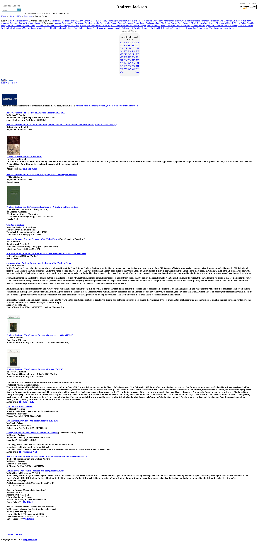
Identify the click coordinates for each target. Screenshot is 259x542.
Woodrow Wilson (227, 28)
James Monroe (37, 28)
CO (121, 45)
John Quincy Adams (115, 23)
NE (129, 57)
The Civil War (226, 21)
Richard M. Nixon (52, 28)
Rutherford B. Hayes (137, 25)
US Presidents (68, 21)
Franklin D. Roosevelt (123, 28)
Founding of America (117, 21)
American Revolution (210, 21)
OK (125, 63)
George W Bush (190, 23)
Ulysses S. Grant (72, 25)
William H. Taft (157, 28)
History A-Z (25, 21)
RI (138, 63)
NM (125, 60)
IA (121, 51)
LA (133, 51)
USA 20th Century (99, 21)
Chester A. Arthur (131, 23)
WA (129, 69)
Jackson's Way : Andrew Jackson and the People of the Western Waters (39, 263)
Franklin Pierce (80, 28)
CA (137, 42)
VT (121, 69)
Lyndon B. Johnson (214, 25)
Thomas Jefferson (182, 25)
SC (121, 66)
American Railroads (9, 23)
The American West (148, 21)
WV (134, 69)
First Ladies (90, 23)
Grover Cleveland (216, 23)
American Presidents (62, 23)
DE (133, 45)
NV (133, 57)
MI (129, 54)
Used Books (28, 502)
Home (3, 16)
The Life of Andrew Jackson (19, 406)
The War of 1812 (26, 402)
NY (129, 60)
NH (137, 57)
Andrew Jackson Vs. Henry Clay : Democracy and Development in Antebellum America (46, 456)
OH (121, 63)
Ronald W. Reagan (105, 28)
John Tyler (197, 28)
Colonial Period (133, 21)
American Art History (241, 21)
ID (130, 48)
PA (133, 63)
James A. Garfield (57, 25)
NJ (121, 60)
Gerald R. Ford (42, 25)
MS (137, 54)
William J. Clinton (232, 23)
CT (125, 45)
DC (129, 45)
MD (121, 54)
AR (133, 42)
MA (125, 54)
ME (137, 51)
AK (125, 42)
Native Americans (165, 21)
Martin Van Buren (162, 23)
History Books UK (9, 83)
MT (125, 57)
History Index (14, 21)
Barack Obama (66, 28)
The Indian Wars (29, 169)
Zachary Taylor (171, 28)
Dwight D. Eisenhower (11, 25)
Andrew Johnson (198, 25)
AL (121, 42)
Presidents (28, 16)
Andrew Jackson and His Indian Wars (24, 156)
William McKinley (9, 28)
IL (134, 48)
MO (121, 57)
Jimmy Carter (203, 23)
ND (137, 60)
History (12, 16)
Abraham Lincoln (245, 25)
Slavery (176, 21)
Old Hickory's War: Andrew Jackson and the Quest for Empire (35, 471)
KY (129, 51)
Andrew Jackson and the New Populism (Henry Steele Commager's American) (42, 174)
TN (129, 66)
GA (121, 48)
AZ (129, 42)
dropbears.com (30, 539)
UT (137, 66)
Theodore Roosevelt (142, 28)
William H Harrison (119, 25)
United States (55, 21)
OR (129, 63)
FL (137, 45)
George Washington (210, 28)
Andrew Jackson (168, 25)
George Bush (176, 23)
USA (19, 16)
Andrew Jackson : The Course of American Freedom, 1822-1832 (35, 113)
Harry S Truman (185, 28)
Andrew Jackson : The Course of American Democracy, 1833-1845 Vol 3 (40, 335)
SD (125, 66)
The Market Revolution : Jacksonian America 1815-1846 (32, 421)
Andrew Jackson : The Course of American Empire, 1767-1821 (35, 369)
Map (137, 72)
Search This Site (14, 534)
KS (125, 51)
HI (126, 48)
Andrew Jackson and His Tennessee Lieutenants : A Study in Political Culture (42, 207)
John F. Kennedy (230, 25)
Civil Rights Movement (190, 21)
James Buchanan (147, 23)
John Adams (100, 23)
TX (133, 66)
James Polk (92, 28)
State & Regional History (29, 23)
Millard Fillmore (28, 25)
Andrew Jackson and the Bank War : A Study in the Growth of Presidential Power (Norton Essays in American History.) (61, 124)
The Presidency (77, 23)
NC (133, 60)
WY (121, 72)
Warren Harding (87, 25)
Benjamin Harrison (102, 25)
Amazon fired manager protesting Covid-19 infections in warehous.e (107, 106)
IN (138, 48)
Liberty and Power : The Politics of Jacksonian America (32, 432)
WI (137, 69)
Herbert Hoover (153, 25)
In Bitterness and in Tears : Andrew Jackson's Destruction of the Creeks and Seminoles (46, 253)
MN (133, 54)
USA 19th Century (82, 21)
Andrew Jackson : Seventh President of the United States (32, 239)
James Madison (23, 28)
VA (125, 69)
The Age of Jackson (15, 225)
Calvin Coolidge (248, 23)
